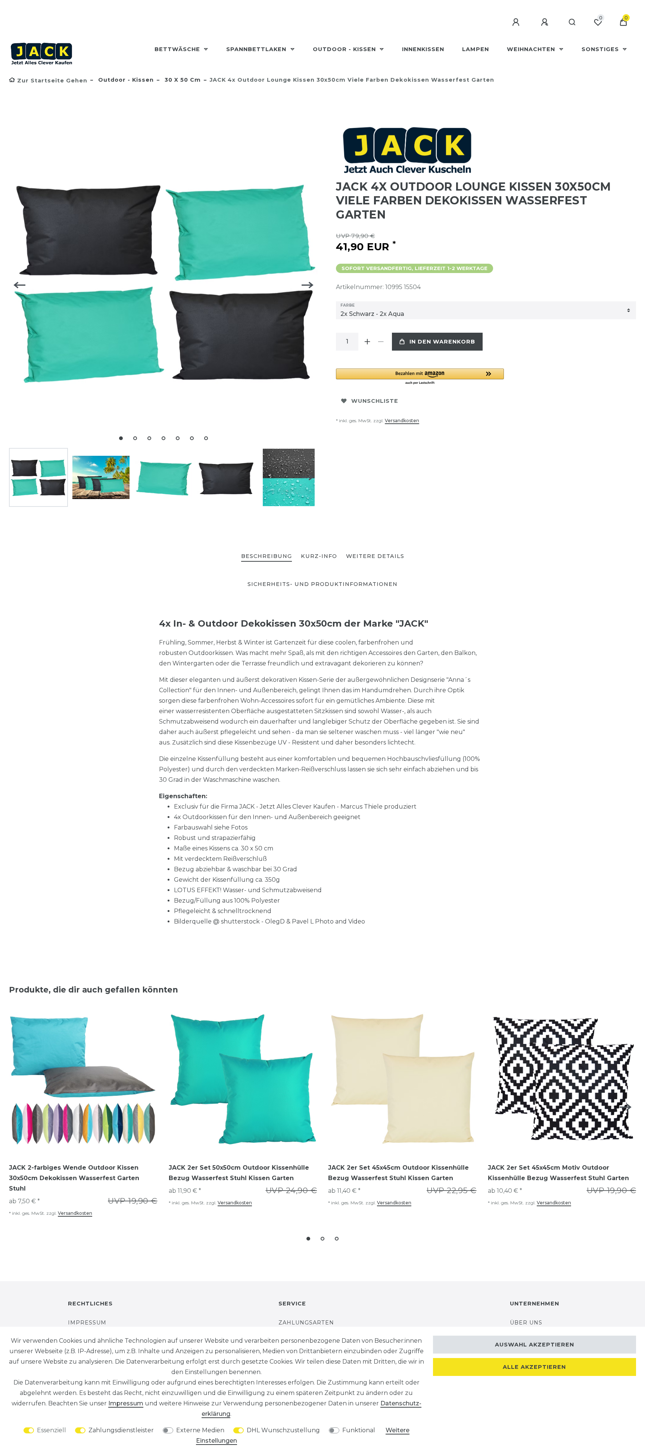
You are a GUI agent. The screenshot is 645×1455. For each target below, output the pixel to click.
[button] (420, 377)
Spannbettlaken (257, 49)
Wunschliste (374, 401)
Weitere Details (375, 556)
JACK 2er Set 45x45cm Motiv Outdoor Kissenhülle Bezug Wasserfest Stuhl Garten (558, 1173)
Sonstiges (601, 49)
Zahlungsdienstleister (121, 1430)
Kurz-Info (319, 556)
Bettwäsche (178, 49)
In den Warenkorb (442, 341)
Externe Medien (200, 1430)
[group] (83, 1079)
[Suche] (572, 22)
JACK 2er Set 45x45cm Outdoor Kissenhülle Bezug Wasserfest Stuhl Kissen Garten (398, 1173)
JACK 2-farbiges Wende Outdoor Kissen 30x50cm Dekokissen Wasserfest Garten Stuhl (74, 1178)
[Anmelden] (517, 22)
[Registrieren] (546, 22)
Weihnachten (532, 49)
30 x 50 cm (182, 79)
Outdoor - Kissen (345, 49)
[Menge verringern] (380, 342)
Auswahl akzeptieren (534, 1344)
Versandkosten (402, 420)
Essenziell (51, 1430)
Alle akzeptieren (534, 1367)
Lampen (475, 49)
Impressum (87, 1322)
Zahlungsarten (306, 1322)
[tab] (266, 557)
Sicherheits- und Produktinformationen (322, 584)
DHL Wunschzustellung (283, 1430)
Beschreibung (266, 556)
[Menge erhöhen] (367, 342)
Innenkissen (423, 49)
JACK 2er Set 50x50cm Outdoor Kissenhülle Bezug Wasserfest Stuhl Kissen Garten (239, 1173)
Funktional (358, 1430)
